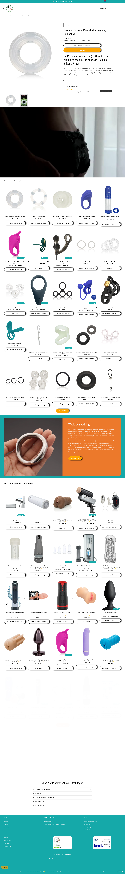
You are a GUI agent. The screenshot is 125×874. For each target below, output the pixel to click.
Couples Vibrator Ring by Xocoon (14, 343)
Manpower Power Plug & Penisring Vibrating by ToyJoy (62, 262)
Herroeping (121, 871)
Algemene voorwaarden (78, 871)
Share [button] (66, 80)
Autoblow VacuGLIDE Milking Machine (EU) (14, 519)
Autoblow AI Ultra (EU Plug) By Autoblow (110, 707)
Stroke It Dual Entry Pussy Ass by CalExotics (86, 612)
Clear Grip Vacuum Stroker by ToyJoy (110, 565)
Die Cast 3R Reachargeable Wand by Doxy (38, 707)
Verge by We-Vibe (38, 307)
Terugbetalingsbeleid (59, 871)
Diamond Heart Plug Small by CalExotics (39, 659)
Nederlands (109, 0)
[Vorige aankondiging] (2, 1)
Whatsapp (6, 827)
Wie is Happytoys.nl (48, 821)
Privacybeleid (68, 871)
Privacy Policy (7, 846)
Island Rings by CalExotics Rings (110, 261)
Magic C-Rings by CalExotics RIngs (110, 352)
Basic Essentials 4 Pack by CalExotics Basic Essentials (38, 398)
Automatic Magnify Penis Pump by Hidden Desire (86, 707)
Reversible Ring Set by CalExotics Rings (15, 307)
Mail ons (6, 824)
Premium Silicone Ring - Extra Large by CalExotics (15, 216)
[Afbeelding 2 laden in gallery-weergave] (24, 100)
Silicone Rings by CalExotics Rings (86, 261)
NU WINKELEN (75, 458)
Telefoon (6, 821)
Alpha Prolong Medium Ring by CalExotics (86, 397)
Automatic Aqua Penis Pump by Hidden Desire (15, 612)
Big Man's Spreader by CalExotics (62, 307)
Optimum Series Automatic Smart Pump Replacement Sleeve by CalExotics (14, 566)
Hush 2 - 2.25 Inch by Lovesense (110, 612)
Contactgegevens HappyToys (90, 821)
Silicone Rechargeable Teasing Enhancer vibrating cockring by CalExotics (15, 262)
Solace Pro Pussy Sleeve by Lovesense (15, 659)
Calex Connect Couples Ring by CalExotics (86, 216)
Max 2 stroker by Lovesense (38, 519)
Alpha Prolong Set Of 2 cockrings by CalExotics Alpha (86, 352)
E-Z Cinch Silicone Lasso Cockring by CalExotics (110, 397)
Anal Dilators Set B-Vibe (62, 565)
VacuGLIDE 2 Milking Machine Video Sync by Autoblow (86, 566)
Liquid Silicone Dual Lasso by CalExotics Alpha (38, 352)
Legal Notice (7, 843)
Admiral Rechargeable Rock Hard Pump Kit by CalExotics (110, 217)
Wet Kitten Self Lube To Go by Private (14, 707)
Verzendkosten (77, 40)
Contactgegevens (95, 871)
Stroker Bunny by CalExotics (110, 659)
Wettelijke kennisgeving (105, 871)
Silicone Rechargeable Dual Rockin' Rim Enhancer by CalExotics (86, 307)
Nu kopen (82, 50)
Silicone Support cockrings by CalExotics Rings (15, 397)
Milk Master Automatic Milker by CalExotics (38, 565)
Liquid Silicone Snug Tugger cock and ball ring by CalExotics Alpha (62, 353)
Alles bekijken (62, 410)
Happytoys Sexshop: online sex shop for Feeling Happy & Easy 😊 (31, 871)
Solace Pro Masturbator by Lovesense (86, 519)
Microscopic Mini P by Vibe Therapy (86, 659)
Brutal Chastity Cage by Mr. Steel (110, 307)
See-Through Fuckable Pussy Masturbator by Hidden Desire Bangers (62, 708)
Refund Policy (87, 829)
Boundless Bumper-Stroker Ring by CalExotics (62, 216)
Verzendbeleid (87, 871)
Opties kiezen (38, 268)
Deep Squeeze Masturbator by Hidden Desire (62, 612)
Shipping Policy (87, 827)
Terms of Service (8, 840)
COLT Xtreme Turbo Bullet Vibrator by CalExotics (110, 519)
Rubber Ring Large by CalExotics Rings (62, 397)
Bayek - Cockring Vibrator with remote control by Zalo (38, 261)
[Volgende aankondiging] (122, 1)
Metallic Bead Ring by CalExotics (38, 216)
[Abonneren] (76, 859)
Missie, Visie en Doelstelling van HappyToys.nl (54, 824)
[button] (3, 8)
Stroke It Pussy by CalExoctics (62, 519)
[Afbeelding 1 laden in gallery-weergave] (11, 100)
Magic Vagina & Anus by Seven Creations (39, 612)
